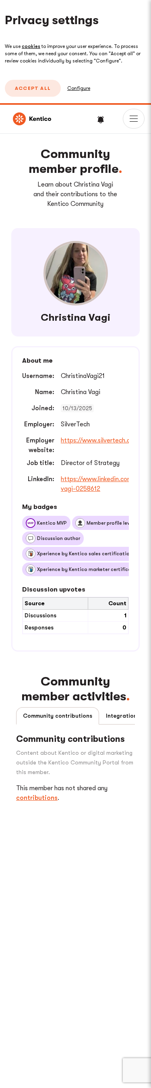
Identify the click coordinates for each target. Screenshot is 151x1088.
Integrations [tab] (123, 715)
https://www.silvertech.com (100, 440)
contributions (37, 797)
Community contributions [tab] (57, 715)
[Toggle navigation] (134, 119)
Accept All (33, 88)
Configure (78, 88)
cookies (31, 46)
